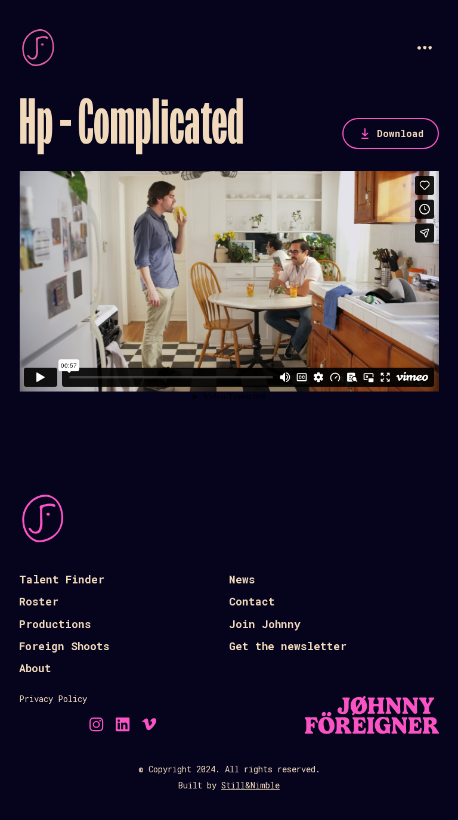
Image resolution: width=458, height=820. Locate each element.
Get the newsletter (287, 646)
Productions (55, 624)
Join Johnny (265, 624)
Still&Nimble (250, 785)
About (35, 668)
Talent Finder (61, 579)
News (242, 579)
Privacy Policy (53, 698)
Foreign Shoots (64, 646)
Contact (252, 601)
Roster (38, 601)
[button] (424, 47)
